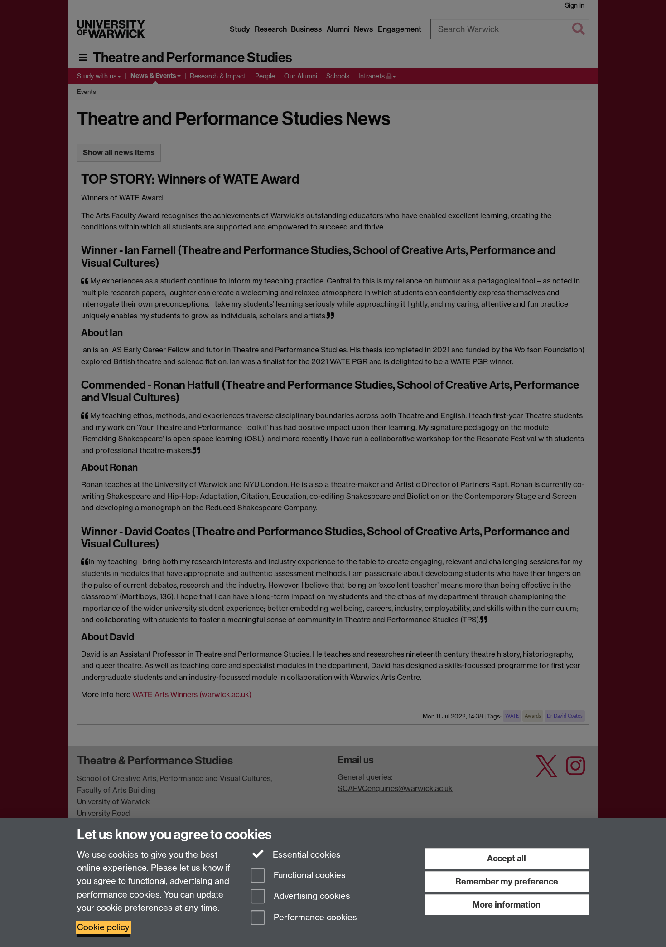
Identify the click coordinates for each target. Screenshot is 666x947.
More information (507, 904)
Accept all (506, 858)
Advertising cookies (310, 896)
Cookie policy (103, 927)
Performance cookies (314, 918)
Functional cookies (308, 875)
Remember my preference (506, 881)
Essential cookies (305, 854)
